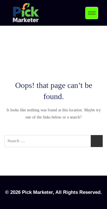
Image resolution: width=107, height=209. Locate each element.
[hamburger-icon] (91, 13)
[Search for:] (53, 141)
